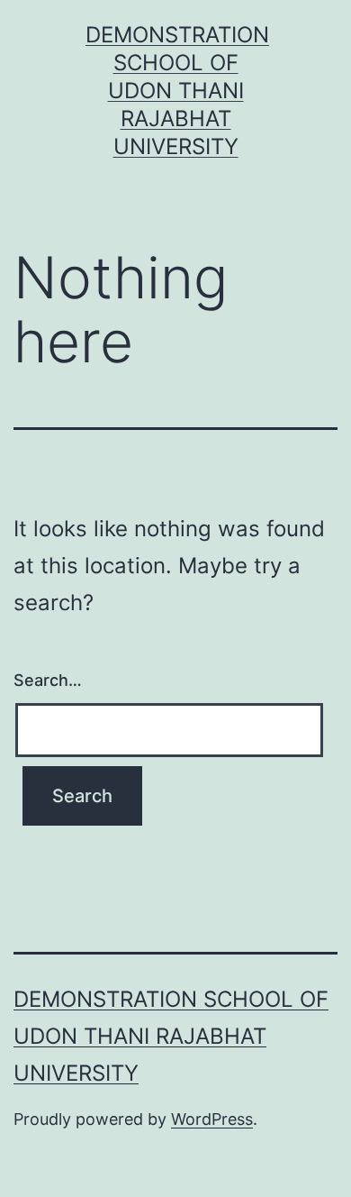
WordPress (212, 1119)
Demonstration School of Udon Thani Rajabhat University (177, 91)
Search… (48, 680)
